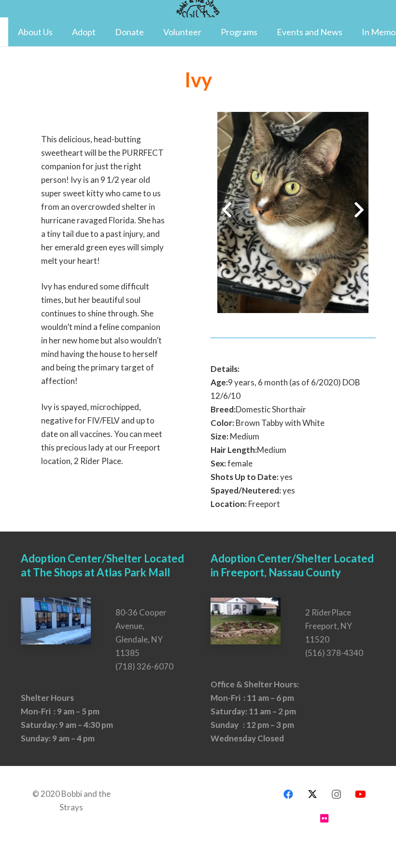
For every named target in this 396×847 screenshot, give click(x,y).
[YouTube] (361, 794)
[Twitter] (312, 794)
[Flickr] (324, 818)
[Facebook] (288, 794)
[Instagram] (337, 794)
